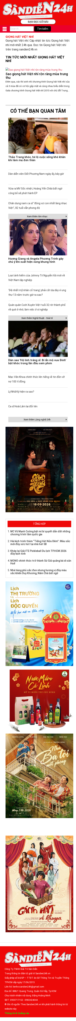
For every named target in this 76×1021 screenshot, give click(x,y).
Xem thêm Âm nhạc (37, 216)
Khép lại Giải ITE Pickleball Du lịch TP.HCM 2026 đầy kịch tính (38, 552)
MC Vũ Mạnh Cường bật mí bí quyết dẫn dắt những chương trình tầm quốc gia (40, 533)
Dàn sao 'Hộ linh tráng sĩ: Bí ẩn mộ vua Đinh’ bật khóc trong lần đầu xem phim (37, 362)
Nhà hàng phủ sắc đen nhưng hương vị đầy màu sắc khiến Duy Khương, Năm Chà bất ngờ (38, 571)
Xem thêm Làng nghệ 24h (37, 419)
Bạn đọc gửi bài (38, 21)
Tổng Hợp (39, 523)
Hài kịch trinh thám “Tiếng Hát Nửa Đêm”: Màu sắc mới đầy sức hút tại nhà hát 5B (40, 542)
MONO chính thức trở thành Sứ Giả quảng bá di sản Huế (40, 562)
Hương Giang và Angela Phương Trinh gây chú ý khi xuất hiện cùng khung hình (35, 260)
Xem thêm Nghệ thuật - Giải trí (37, 318)
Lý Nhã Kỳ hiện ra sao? (21, 391)
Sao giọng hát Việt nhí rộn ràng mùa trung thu (37, 76)
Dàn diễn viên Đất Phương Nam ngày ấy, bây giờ (36, 173)
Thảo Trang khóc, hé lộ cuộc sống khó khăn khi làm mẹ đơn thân (36, 158)
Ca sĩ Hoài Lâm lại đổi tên (22, 406)
